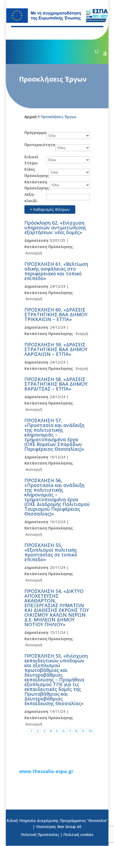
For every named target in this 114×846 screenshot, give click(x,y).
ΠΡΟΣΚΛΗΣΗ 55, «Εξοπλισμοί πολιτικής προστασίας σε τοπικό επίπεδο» (50, 552)
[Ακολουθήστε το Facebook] (20, 33)
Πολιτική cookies (78, 834)
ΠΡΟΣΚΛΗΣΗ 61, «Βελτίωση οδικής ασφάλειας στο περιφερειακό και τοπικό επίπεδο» (56, 271)
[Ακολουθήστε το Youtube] (42, 33)
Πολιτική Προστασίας (40, 834)
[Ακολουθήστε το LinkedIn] (52, 33)
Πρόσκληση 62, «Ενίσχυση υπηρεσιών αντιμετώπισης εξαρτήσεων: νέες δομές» (55, 227)
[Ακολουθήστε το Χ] (31, 33)
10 (90, 731)
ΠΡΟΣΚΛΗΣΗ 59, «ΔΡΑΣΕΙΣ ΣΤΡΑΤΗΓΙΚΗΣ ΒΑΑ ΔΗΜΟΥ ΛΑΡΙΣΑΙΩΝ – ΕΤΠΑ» (55, 349)
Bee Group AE (69, 826)
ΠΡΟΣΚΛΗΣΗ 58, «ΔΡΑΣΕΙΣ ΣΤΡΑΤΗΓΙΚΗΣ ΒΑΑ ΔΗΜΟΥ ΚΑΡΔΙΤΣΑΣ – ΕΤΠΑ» (55, 384)
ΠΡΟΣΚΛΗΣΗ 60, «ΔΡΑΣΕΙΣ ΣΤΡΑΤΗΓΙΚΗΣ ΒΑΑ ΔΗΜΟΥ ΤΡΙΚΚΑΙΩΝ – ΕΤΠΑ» (55, 314)
